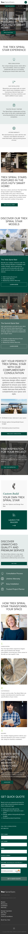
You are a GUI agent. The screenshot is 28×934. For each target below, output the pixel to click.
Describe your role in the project (11, 862)
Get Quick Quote (10, 6)
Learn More (14, 284)
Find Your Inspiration (9, 467)
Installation (4, 906)
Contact (3, 915)
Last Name (4, 841)
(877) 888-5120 (4, 828)
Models (3, 902)
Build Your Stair (8, 32)
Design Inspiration (6, 911)
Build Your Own (5, 920)
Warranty (3, 907)
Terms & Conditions (7, 916)
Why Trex (14, 563)
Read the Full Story (9, 205)
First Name (4, 834)
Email (2, 848)
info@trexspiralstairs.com (8, 898)
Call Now (20, 6)
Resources (4, 904)
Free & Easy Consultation (14, 433)
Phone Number (5, 855)
